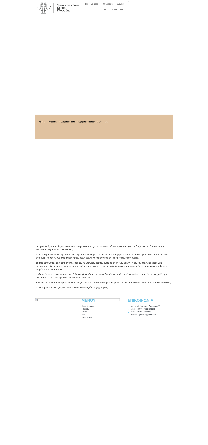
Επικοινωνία (118, 9)
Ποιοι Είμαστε (91, 4)
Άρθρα (120, 4)
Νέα (105, 9)
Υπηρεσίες (108, 4)
